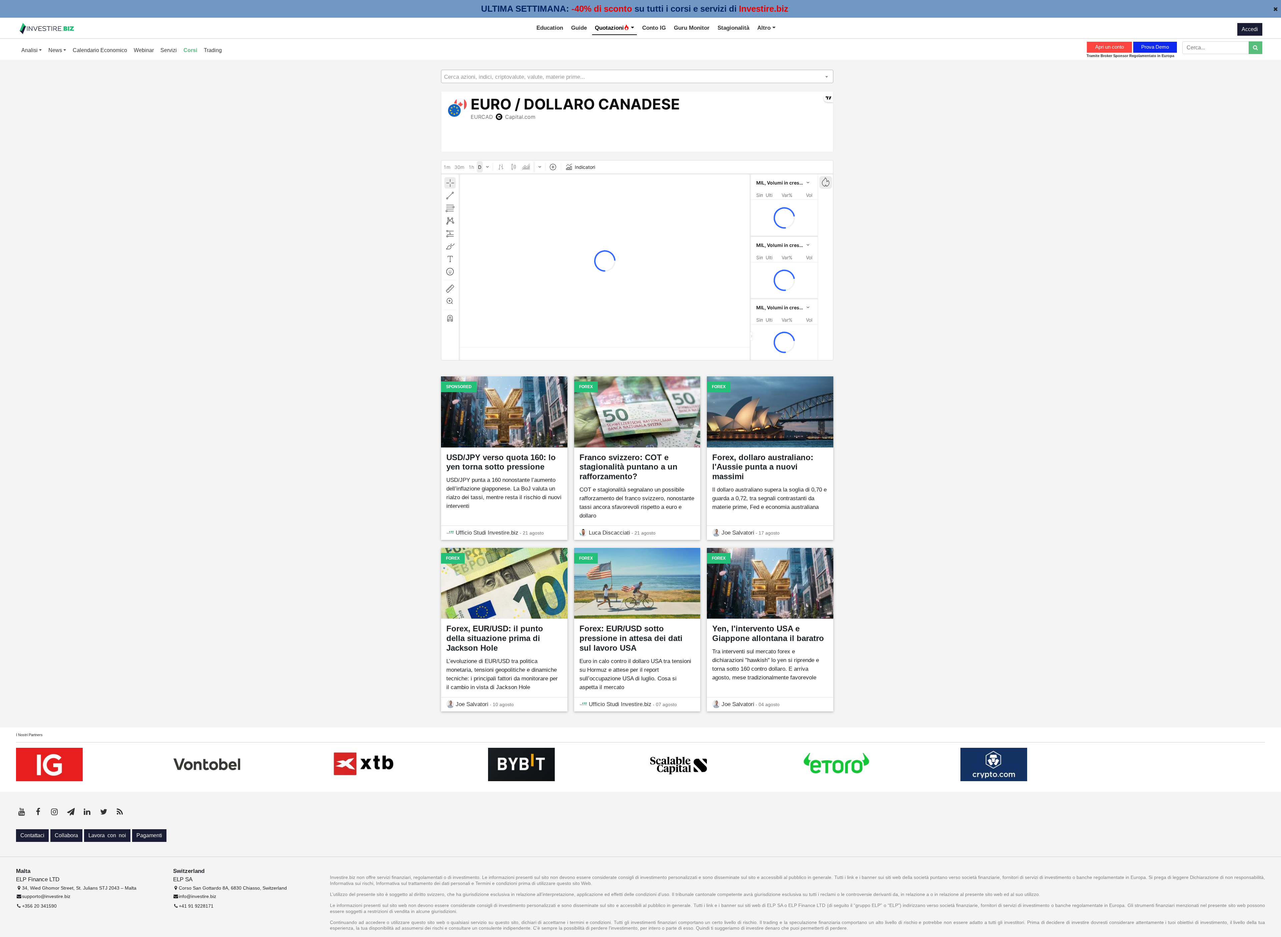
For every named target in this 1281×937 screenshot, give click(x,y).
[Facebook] (38, 812)
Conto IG (654, 27)
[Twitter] (103, 812)
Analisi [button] (30, 50)
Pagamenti (149, 835)
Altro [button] (764, 27)
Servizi (168, 50)
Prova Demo (1155, 47)
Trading (213, 50)
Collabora (66, 835)
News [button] (55, 50)
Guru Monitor (692, 27)
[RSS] (119, 812)
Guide (579, 27)
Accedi (1250, 29)
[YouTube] (21, 812)
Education (549, 27)
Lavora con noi (107, 835)
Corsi (190, 50)
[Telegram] (70, 812)
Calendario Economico (100, 50)
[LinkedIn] (87, 812)
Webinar (144, 50)
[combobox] (637, 76)
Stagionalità (733, 27)
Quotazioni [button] (609, 27)
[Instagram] (54, 812)
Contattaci (32, 835)
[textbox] (637, 76)
